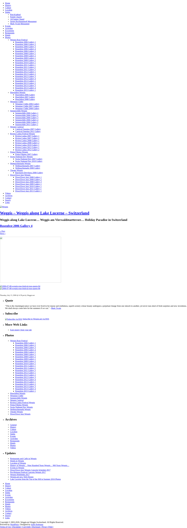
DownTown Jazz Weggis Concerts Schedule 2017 (30, 470)
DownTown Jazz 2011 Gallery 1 (28, 189)
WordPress (14, 524)
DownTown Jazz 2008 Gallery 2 (28, 179)
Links (7, 202)
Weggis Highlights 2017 (20, 475)
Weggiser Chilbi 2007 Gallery (27, 106)
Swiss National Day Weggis (21, 157)
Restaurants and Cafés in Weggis (23, 458)
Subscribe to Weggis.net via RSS (36, 319)
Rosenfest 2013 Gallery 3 (25, 86)
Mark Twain (56, 308)
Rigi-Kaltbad (15, 14)
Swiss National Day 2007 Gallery (28, 159)
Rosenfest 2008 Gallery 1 (25, 53)
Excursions (9, 31)
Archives (8, 195)
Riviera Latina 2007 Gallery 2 (27, 138)
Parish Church (16, 17)
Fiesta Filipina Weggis (19, 152)
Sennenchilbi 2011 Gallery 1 (26, 124)
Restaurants (9, 33)
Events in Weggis (17, 468)
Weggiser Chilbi (16, 102)
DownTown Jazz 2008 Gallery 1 (28, 177)
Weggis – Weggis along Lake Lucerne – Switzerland (44, 213)
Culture (8, 8)
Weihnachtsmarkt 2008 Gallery (27, 168)
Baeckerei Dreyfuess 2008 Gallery (29, 173)
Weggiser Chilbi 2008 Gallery (27, 108)
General (13, 425)
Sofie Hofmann (37, 524)
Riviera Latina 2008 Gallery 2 (27, 143)
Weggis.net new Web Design (21, 477)
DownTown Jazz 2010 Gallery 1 (28, 186)
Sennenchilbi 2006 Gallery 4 (26, 120)
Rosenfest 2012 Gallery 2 (25, 74)
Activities (9, 28)
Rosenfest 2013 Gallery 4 (25, 88)
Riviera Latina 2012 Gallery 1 (27, 147)
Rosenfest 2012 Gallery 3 (25, 76)
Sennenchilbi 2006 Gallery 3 (26, 118)
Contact (8, 198)
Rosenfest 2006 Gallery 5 (25, 51)
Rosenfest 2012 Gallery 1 (25, 72)
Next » (2, 233)
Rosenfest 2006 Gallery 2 (25, 44)
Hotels (7, 35)
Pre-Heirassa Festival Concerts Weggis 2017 (28, 472)
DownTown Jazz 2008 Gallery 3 (28, 182)
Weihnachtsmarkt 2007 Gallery (27, 166)
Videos (8, 193)
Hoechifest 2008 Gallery (25, 99)
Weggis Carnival (17, 127)
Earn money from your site (21, 330)
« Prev (2, 231)
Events (8, 26)
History (8, 5)
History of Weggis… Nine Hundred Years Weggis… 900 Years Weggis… (39, 465)
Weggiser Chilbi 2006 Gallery (27, 104)
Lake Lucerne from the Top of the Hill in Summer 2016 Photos (35, 479)
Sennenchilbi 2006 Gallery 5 (26, 122)
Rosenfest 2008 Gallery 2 (25, 56)
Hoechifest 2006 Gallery (25, 95)
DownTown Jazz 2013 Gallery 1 (28, 191)
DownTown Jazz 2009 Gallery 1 (28, 184)
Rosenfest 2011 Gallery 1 (25, 65)
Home (7, 3)
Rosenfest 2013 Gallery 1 (25, 81)
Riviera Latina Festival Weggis (22, 134)
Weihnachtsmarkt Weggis (20, 163)
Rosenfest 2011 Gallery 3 (25, 69)
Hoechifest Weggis (17, 92)
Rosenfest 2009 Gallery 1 (25, 58)
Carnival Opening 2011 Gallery (28, 131)
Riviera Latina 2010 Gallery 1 (27, 145)
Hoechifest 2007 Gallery (25, 97)
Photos (8, 37)
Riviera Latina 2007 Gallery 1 (27, 136)
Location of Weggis (18, 463)
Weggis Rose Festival (18, 40)
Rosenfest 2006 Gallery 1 (25, 42)
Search (8, 200)
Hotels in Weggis (17, 461)
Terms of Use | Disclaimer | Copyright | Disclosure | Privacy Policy (26, 527)
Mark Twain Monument (19, 24)
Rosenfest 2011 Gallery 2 (25, 67)
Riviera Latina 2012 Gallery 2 (27, 150)
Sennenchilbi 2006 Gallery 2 (26, 115)
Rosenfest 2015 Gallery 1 (25, 90)
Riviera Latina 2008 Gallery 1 (27, 141)
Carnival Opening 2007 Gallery (28, 129)
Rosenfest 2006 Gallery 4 (25, 49)
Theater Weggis (16, 170)
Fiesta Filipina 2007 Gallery (26, 154)
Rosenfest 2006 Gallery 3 (25, 47)
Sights (7, 12)
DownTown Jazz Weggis (20, 175)
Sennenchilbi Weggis (18, 111)
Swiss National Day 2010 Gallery (28, 161)
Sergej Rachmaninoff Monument (23, 21)
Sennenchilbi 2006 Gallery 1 (26, 113)
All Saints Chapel (17, 19)
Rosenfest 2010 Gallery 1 (25, 63)
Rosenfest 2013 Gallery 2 (25, 83)
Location (8, 10)
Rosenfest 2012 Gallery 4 (25, 79)
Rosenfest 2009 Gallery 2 (25, 60)
